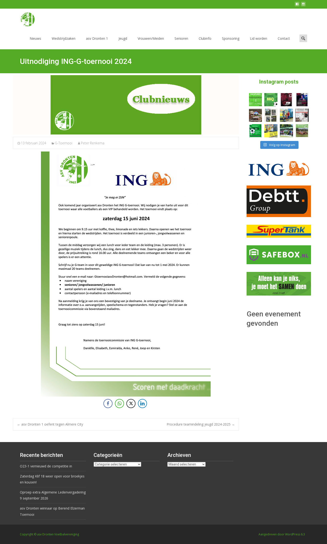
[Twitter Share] (130, 403)
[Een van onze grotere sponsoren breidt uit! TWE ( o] (302, 99)
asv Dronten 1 (97, 38)
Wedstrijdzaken (63, 38)
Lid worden (258, 38)
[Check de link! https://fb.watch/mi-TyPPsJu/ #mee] (255, 115)
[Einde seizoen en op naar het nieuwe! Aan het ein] (270, 130)
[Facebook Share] (108, 403)
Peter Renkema (92, 143)
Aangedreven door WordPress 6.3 (282, 534)
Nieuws (35, 38)
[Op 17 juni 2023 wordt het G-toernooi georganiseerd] (302, 130)
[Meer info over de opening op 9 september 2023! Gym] (286, 99)
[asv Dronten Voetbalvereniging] (23, 18)
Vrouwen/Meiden (151, 38)
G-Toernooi (63, 143)
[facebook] (297, 6)
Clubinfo (205, 38)
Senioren (181, 38)
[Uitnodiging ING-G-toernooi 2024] (126, 105)
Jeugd (122, 38)
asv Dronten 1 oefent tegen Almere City (50, 424)
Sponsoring (230, 38)
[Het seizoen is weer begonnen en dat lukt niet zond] (270, 99)
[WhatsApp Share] (119, 403)
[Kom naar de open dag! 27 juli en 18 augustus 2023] (302, 115)
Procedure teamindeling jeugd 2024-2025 (201, 424)
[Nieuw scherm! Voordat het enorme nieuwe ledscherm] (270, 115)
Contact (284, 38)
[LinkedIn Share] (142, 403)
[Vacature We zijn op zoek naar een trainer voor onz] (255, 130)
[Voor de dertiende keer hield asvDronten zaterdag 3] (286, 130)
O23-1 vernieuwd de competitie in (46, 466)
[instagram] (303, 6)
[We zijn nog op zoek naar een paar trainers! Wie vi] (255, 99)
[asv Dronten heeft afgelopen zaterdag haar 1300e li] (286, 115)
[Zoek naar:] (303, 38)
